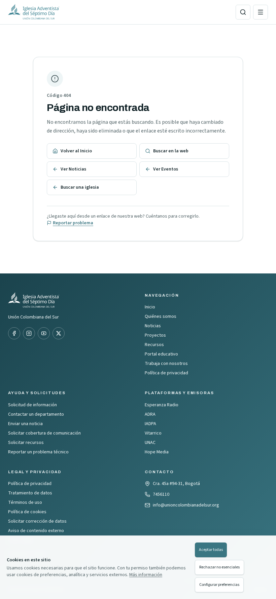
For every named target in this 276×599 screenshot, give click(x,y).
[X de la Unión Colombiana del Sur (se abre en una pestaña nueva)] (59, 333)
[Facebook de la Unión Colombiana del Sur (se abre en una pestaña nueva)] (14, 333)
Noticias (153, 326)
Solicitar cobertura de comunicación (44, 433)
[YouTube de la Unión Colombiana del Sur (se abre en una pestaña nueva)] (44, 333)
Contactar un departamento (36, 414)
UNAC (150, 442)
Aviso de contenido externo (36, 530)
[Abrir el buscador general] (243, 12)
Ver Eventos (165, 169)
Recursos (154, 344)
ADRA (150, 414)
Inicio (150, 307)
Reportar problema (73, 223)
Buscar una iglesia (80, 187)
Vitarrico (153, 433)
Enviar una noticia (25, 423)
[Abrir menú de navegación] (260, 12)
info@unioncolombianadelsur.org (186, 505)
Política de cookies (27, 512)
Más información (145, 574)
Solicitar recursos (26, 442)
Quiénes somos (160, 316)
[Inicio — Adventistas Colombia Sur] (119, 12)
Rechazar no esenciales (219, 567)
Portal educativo (161, 354)
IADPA (150, 423)
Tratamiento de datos (30, 493)
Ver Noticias (73, 169)
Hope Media (157, 452)
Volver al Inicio (76, 151)
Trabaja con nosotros (166, 363)
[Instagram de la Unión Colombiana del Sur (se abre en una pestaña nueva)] (29, 333)
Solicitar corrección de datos (37, 521)
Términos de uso (25, 502)
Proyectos (155, 335)
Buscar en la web (170, 151)
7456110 (161, 494)
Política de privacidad (166, 373)
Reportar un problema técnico (38, 452)
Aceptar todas (211, 550)
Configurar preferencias (219, 585)
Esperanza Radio (161, 405)
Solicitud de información (32, 405)
